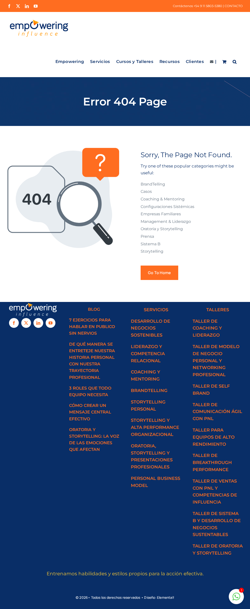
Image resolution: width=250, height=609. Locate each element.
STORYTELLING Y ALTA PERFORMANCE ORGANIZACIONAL (155, 427)
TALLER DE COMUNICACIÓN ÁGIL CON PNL (217, 412)
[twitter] (26, 323)
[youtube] (50, 323)
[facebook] (14, 323)
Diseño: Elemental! (159, 597)
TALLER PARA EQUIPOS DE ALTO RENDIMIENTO (214, 437)
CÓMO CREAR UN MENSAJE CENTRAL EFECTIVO (90, 412)
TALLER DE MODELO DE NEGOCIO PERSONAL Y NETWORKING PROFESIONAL (216, 360)
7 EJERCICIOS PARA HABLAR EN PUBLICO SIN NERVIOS (92, 327)
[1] (236, 599)
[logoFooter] (32, 303)
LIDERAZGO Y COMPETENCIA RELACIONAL (148, 353)
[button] (235, 60)
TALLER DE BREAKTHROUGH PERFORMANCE (212, 462)
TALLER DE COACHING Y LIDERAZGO (207, 328)
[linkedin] (38, 323)
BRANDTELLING (149, 390)
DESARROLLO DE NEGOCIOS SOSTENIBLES (150, 328)
